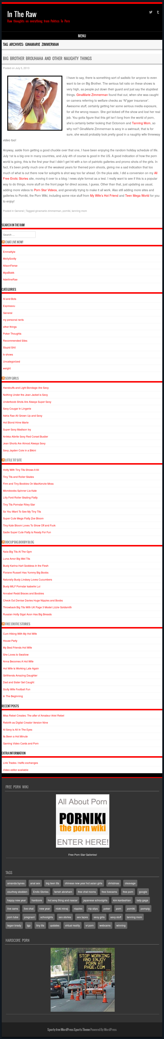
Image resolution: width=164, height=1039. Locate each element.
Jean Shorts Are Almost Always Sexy (24, 443)
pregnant (29, 917)
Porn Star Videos (45, 190)
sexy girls (99, 917)
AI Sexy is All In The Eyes (17, 729)
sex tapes (82, 917)
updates (54, 925)
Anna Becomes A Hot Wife (18, 661)
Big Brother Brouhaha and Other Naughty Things (47, 58)
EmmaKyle (9, 251)
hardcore (37, 900)
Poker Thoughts (12, 333)
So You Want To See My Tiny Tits (22, 511)
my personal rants (13, 319)
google (143, 891)
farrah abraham (63, 891)
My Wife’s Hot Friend (104, 195)
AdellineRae (10, 279)
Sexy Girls (12, 378)
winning (121, 925)
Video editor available (15, 770)
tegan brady (14, 925)
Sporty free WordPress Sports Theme (68, 1029)
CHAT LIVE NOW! (14, 242)
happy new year (16, 900)
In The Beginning (13, 696)
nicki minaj (62, 908)
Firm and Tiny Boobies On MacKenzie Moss (28, 483)
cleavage (130, 883)
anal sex (35, 883)
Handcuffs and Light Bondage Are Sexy (26, 387)
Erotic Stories (40, 891)
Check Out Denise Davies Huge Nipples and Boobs (33, 600)
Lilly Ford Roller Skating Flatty (20, 497)
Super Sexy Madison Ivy (17, 429)
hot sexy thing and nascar (63, 900)
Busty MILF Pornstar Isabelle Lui (21, 586)
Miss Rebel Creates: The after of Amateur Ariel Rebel (33, 715)
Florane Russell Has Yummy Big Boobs (25, 572)
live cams (12, 908)
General (19, 210)
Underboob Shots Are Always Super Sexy (27, 401)
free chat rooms (87, 891)
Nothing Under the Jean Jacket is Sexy (25, 394)
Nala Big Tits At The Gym (17, 551)
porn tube (12, 917)
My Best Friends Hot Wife (17, 647)
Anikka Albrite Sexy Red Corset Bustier (25, 436)
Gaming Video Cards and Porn (21, 743)
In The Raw (22, 14)
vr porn (90, 925)
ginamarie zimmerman (48, 210)
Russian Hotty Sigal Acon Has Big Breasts (27, 614)
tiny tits (40, 925)
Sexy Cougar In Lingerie (17, 408)
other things (10, 326)
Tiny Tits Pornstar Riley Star (19, 504)
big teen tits (52, 883)
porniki (66, 210)
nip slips (93, 908)
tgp (29, 925)
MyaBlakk (8, 272)
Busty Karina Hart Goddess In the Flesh (25, 565)
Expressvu (9, 306)
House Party (10, 640)
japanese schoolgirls (95, 900)
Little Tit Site (13, 460)
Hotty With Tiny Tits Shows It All (21, 469)
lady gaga (142, 900)
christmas (113, 883)
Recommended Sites (15, 340)
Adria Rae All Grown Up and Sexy (22, 415)
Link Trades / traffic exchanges (20, 762)
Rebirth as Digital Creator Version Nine (25, 722)
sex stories (65, 917)
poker (107, 908)
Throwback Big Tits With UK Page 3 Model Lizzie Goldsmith (37, 607)
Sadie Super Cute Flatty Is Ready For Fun (27, 532)
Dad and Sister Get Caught (18, 682)
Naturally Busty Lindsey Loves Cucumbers (27, 579)
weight (7, 368)
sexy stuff (115, 917)
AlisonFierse (10, 265)
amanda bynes (16, 883)
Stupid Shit (9, 347)
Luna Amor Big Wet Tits (16, 558)
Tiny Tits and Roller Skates (18, 476)
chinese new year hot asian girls (83, 883)
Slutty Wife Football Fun (16, 689)
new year (44, 908)
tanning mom (79, 210)
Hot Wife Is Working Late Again (21, 668)
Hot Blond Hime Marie (16, 422)
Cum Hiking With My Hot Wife (20, 633)
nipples (78, 908)
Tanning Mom (141, 123)
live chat (29, 908)
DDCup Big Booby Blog (19, 542)
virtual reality (72, 925)
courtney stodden (17, 891)
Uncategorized (11, 361)
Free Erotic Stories (17, 624)
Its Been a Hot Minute (15, 736)
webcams (105, 925)
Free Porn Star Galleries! (82, 854)
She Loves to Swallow (16, 654)
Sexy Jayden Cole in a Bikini (19, 450)
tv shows (8, 354)
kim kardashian (122, 900)
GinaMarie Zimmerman (92, 94)
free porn (128, 891)
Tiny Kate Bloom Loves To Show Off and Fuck (29, 525)
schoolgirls (46, 917)
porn (118, 908)
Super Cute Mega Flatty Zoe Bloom (23, 518)
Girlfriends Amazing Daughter (20, 675)
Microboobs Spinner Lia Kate (20, 490)
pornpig (145, 908)
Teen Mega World (137, 195)
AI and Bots (9, 299)
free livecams (109, 891)
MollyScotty (9, 258)
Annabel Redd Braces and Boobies (23, 593)
